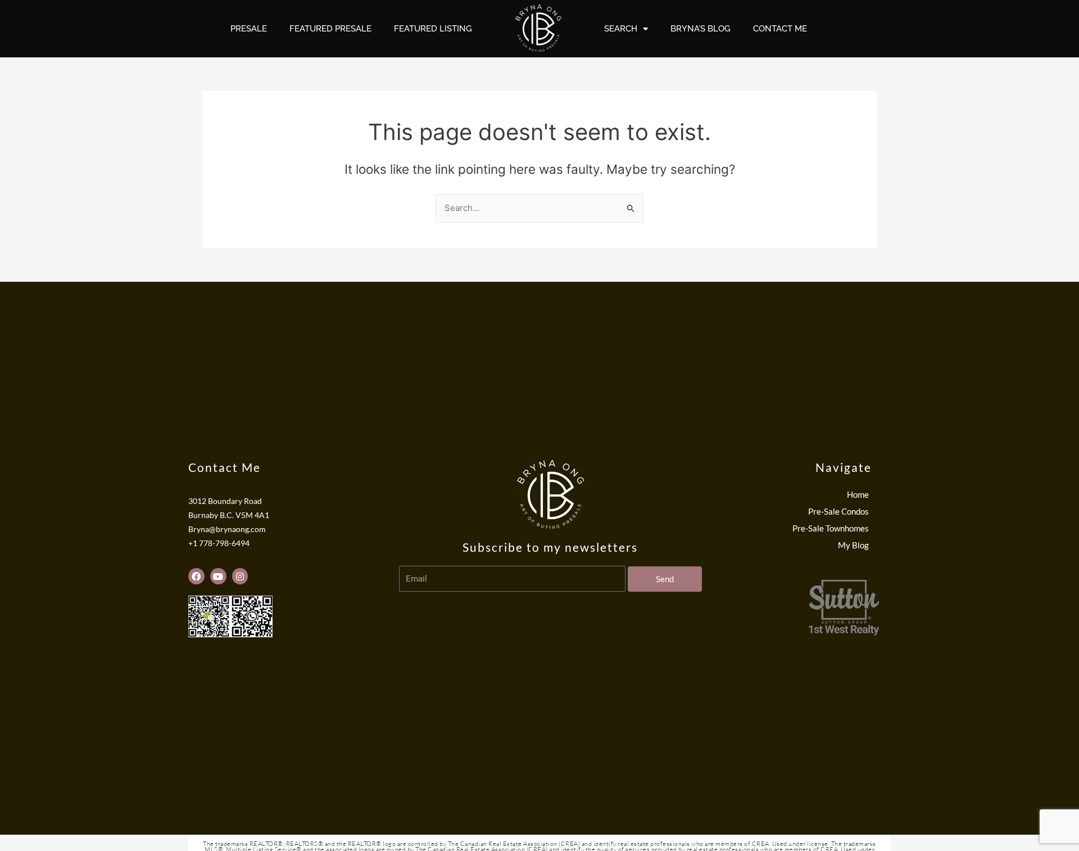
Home (858, 494)
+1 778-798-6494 (219, 543)
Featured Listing (433, 29)
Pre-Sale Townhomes (830, 528)
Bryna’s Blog (700, 29)
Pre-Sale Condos (838, 511)
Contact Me (780, 29)
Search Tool (846, 648)
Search (620, 29)
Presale (248, 29)
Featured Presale (330, 29)
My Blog (853, 545)
